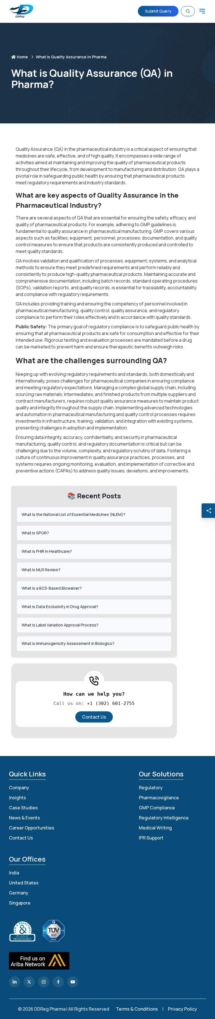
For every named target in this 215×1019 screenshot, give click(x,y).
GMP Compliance (157, 808)
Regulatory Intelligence (164, 818)
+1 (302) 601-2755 (111, 703)
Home (22, 56)
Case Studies (23, 808)
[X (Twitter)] (29, 981)
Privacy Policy (182, 1009)
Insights (17, 798)
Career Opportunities (31, 828)
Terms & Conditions (137, 1009)
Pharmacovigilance (159, 798)
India (14, 873)
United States (24, 883)
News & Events (24, 818)
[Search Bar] (188, 11)
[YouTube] (72, 981)
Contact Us (94, 717)
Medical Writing (155, 828)
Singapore (20, 903)
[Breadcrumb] (202, 11)
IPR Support (151, 838)
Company (19, 787)
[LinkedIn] (14, 981)
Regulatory (151, 787)
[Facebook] (58, 981)
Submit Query (158, 11)
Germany (18, 893)
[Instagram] (43, 981)
